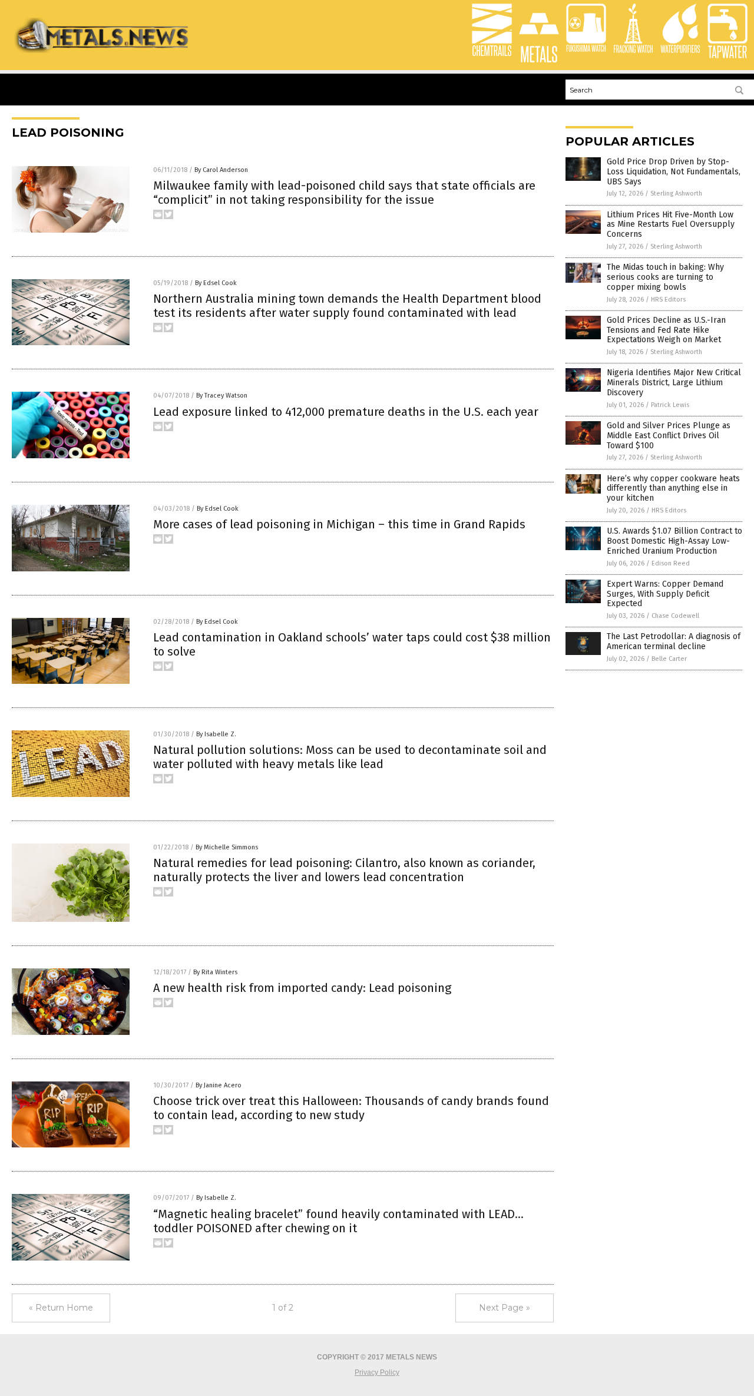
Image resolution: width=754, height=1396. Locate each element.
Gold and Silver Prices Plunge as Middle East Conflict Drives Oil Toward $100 (668, 436)
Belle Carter (669, 659)
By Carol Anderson (221, 170)
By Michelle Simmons (227, 847)
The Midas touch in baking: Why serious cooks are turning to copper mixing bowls (665, 277)
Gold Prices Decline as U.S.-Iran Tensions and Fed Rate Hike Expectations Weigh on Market (666, 330)
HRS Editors (668, 299)
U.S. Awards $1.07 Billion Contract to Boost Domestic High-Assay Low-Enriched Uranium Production (674, 541)
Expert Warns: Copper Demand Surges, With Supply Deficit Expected (665, 594)
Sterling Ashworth (676, 193)
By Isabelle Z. (216, 734)
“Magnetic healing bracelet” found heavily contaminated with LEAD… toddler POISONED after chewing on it (338, 1221)
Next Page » (504, 1307)
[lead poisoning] (102, 51)
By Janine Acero (219, 1085)
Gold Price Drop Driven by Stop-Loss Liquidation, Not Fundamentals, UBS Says (673, 172)
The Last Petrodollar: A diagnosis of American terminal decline (673, 641)
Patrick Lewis (670, 405)
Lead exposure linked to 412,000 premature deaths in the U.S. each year (345, 412)
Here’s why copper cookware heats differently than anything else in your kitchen (673, 489)
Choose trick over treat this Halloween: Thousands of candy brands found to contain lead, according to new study (351, 1108)
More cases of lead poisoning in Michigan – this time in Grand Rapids (339, 524)
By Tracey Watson (221, 395)
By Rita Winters (215, 972)
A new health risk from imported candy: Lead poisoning (302, 988)
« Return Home (61, 1307)
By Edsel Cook (216, 283)
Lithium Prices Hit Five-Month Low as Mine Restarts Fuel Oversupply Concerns (671, 225)
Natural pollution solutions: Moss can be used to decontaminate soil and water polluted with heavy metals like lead (350, 757)
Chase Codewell (675, 616)
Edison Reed (671, 563)
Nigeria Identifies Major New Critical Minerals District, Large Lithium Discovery (674, 383)
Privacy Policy (377, 1372)
